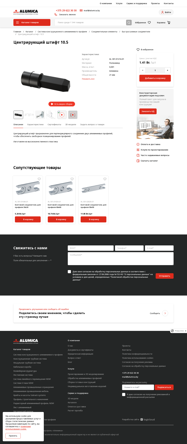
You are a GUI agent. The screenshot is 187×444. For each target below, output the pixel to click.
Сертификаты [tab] (54, 124)
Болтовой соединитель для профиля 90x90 (93, 206)
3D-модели (73, 398)
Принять (13, 435)
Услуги (119, 3)
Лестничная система (23, 375)
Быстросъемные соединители (136, 31)
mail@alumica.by (130, 377)
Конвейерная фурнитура (25, 371)
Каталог (29, 31)
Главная (17, 31)
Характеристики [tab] (35, 124)
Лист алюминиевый (22, 407)
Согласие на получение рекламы (137, 362)
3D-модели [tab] (70, 124)
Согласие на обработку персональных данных (144, 366)
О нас (70, 345)
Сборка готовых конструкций (81, 382)
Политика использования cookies (137, 358)
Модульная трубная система (27, 362)
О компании (106, 3)
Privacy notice (179, 330)
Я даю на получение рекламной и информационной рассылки (148, 395)
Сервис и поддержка (136, 3)
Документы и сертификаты (80, 350)
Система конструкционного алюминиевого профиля (62, 31)
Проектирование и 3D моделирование (86, 374)
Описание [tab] (18, 124)
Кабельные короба (22, 367)
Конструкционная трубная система (30, 358)
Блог (70, 362)
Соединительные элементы (104, 31)
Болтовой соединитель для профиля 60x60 (61, 206)
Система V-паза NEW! (23, 383)
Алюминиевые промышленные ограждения (33, 387)
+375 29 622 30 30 (66, 10)
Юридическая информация (80, 354)
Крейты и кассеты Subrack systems (29, 395)
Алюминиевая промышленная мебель (31, 391)
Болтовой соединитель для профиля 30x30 (28, 206)
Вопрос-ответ (74, 358)
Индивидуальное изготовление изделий (87, 386)
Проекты (155, 3)
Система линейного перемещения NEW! (32, 379)
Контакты (169, 3)
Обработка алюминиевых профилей (85, 378)
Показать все (88, 79)
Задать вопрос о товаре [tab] (92, 124)
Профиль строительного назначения (30, 399)
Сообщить (155, 313)
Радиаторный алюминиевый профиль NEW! (33, 403)
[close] (185, 330)
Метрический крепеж (23, 411)
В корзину (28, 219)
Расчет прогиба (75, 410)
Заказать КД (148, 111)
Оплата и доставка (77, 406)
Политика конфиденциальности (137, 354)
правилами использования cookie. (18, 427)
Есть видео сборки (63, 104)
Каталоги (72, 402)
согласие (86, 271)
